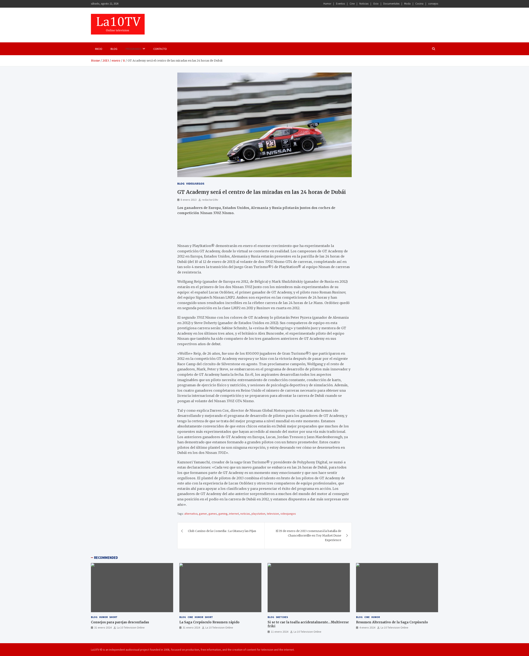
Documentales (391, 3)
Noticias (363, 3)
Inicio (98, 49)
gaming (223, 513)
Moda (407, 3)
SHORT (113, 617)
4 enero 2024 (367, 627)
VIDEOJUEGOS (195, 183)
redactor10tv (210, 200)
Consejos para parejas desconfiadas (120, 622)
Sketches (282, 617)
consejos (433, 3)
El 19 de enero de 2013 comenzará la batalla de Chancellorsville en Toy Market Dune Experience (308, 535)
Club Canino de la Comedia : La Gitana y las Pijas (222, 531)
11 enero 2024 (279, 631)
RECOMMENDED (106, 557)
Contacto (160, 49)
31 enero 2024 (103, 627)
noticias (245, 513)
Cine (352, 3)
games (213, 513)
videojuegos (288, 513)
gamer (203, 513)
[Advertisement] (225, 231)
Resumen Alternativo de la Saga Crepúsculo (392, 622)
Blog (114, 49)
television (273, 513)
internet (234, 513)
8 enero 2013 (189, 200)
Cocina (419, 3)
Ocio (376, 3)
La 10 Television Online (131, 627)
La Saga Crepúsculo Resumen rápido (209, 622)
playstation (258, 513)
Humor (327, 3)
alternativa (191, 513)
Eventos (340, 3)
